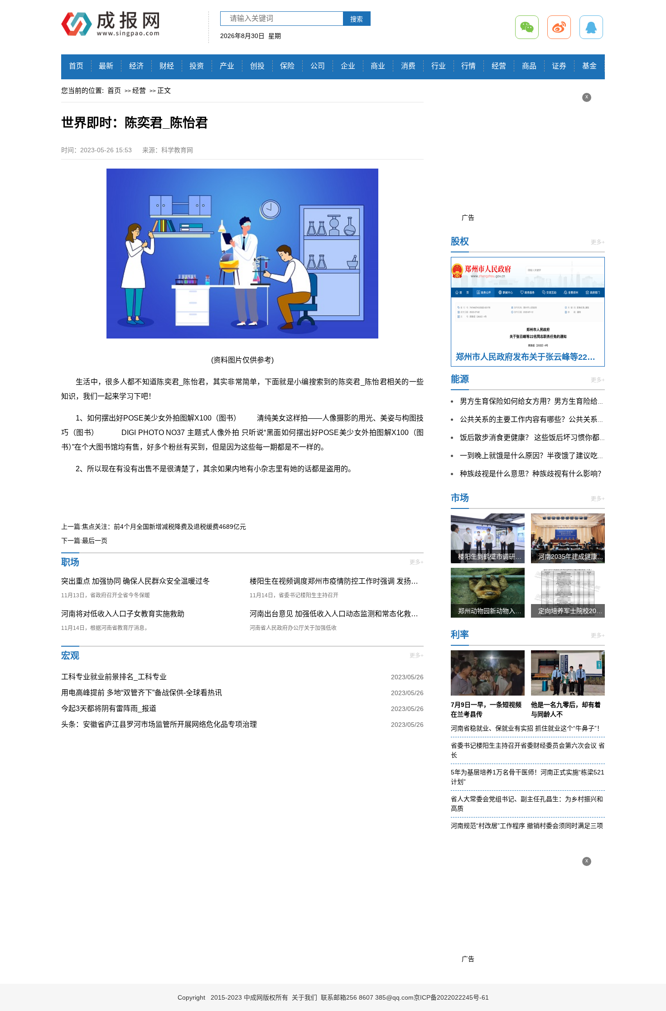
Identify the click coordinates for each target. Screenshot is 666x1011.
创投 (257, 66)
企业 (348, 66)
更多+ (417, 562)
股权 (460, 242)
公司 (317, 66)
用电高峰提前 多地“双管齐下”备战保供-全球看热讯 (141, 693)
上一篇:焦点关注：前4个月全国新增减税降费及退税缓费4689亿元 (153, 526)
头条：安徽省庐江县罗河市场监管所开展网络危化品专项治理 (159, 724)
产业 (227, 66)
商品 (529, 66)
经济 (136, 66)
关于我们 (304, 997)
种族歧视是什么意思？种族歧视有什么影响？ (532, 474)
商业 (378, 66)
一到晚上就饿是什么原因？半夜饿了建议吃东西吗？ (543, 456)
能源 (460, 379)
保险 (287, 66)
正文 (164, 90)
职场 (70, 562)
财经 (166, 66)
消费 (408, 66)
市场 (460, 498)
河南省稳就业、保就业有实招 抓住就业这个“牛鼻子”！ (527, 728)
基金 (589, 66)
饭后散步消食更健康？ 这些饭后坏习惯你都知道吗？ (544, 437)
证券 (559, 66)
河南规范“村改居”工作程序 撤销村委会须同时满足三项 (527, 825)
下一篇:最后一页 (84, 540)
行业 (438, 66)
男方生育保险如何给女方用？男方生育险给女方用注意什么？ (558, 401)
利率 (460, 635)
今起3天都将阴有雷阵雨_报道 (108, 708)
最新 (106, 66)
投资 (196, 66)
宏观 (70, 656)
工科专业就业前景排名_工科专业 (114, 677)
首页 (76, 66)
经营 (499, 66)
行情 (468, 66)
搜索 (356, 19)
